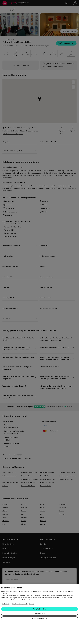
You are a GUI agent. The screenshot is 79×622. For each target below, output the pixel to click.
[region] (39, 603)
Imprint (31, 604)
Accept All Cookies (39, 609)
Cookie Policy (6, 604)
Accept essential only (39, 618)
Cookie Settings (39, 613)
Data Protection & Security (20, 604)
